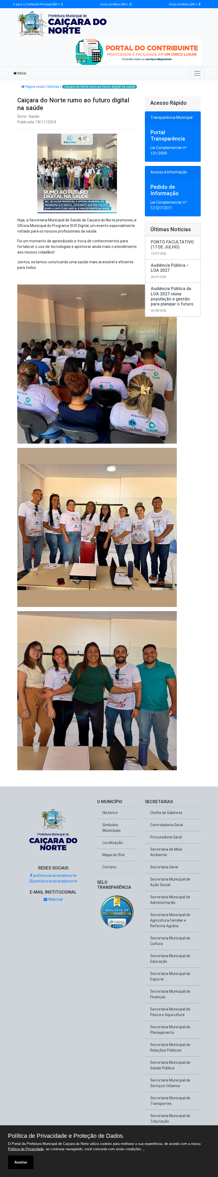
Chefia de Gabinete (166, 813)
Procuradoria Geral (166, 837)
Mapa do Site (113, 855)
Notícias (53, 87)
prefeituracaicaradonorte (54, 875)
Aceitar (20, 1162)
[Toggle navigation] (197, 73)
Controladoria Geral (166, 825)
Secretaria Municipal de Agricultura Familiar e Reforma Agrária (170, 920)
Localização (112, 843)
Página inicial (34, 87)
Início (21, 73)
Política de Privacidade (26, 1149)
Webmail (55, 899)
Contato (109, 867)
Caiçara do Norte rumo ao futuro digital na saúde (99, 87)
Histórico (110, 813)
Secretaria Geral (164, 867)
